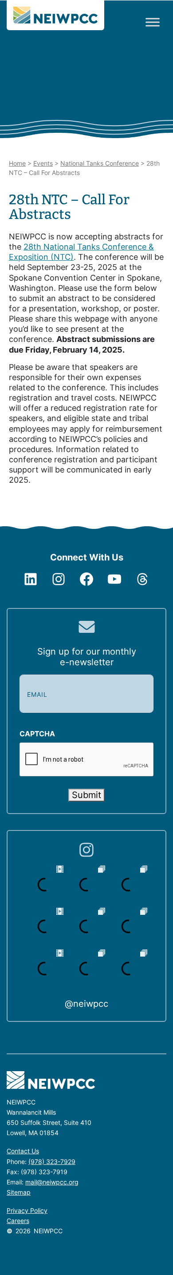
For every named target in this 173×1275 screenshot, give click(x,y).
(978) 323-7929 (51, 1161)
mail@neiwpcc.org (52, 1182)
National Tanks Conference (99, 163)
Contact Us (23, 1151)
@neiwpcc (86, 1003)
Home (17, 163)
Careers (18, 1220)
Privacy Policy (27, 1210)
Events (43, 163)
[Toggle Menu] (152, 22)
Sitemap (19, 1192)
